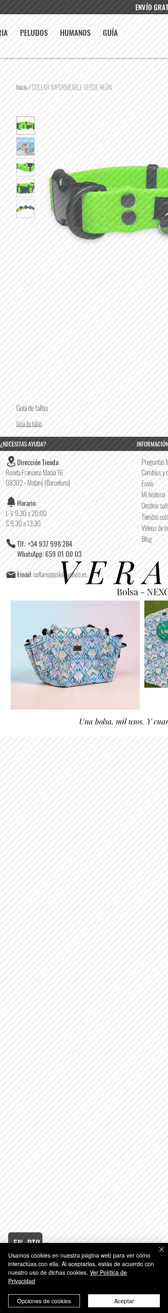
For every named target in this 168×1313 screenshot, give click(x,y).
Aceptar (124, 1301)
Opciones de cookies (44, 1301)
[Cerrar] (156, 1254)
